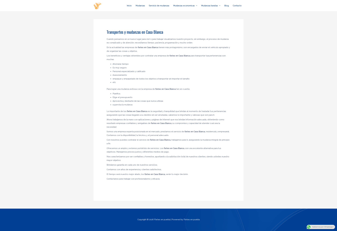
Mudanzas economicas (184, 5)
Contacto (237, 5)
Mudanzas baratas (209, 5)
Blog (226, 5)
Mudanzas (140, 5)
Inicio (129, 5)
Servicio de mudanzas (159, 5)
